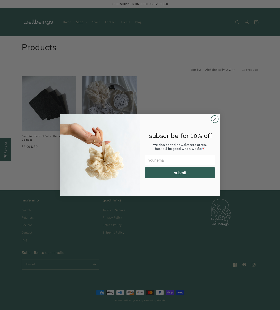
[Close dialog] (214, 119)
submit (180, 173)
